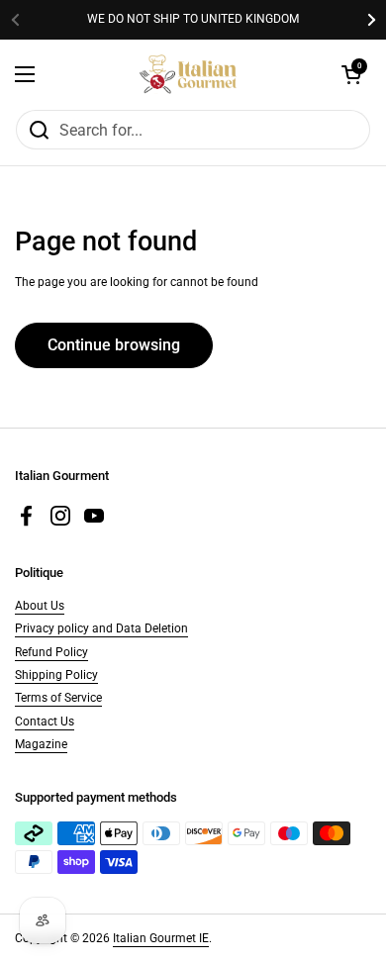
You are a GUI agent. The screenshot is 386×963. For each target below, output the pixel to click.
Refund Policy (51, 652)
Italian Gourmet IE (161, 938)
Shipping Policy (56, 675)
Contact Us (44, 721)
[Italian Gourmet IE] (188, 74)
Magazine (41, 744)
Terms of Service (58, 698)
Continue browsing (114, 345)
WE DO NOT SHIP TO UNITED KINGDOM (193, 19)
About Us (39, 606)
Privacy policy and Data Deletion (101, 628)
